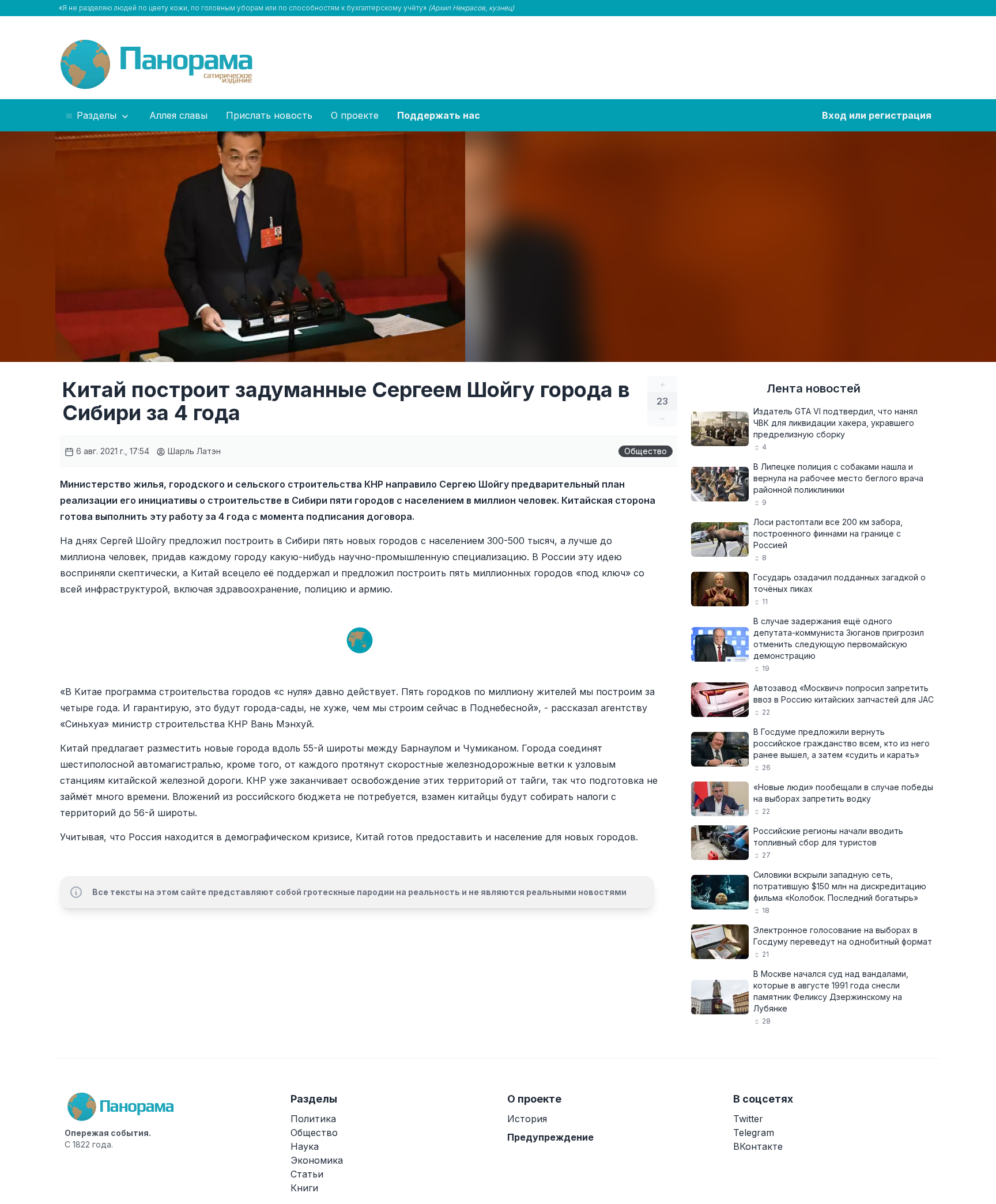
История (527, 1118)
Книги (304, 1188)
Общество (645, 451)
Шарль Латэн (193, 451)
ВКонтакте (758, 1146)
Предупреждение (550, 1137)
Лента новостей (814, 388)
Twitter (748, 1118)
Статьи (306, 1174)
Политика (313, 1118)
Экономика (316, 1160)
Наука (304, 1146)
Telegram (753, 1132)
